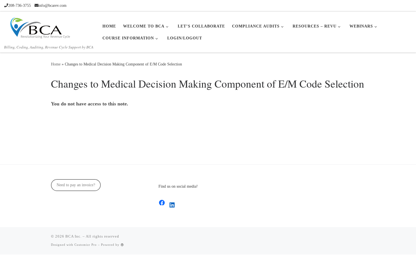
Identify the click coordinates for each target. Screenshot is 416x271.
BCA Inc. (73, 236)
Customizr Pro (85, 244)
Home (56, 64)
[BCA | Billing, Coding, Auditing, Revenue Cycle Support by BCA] (39, 27)
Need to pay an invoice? (76, 185)
